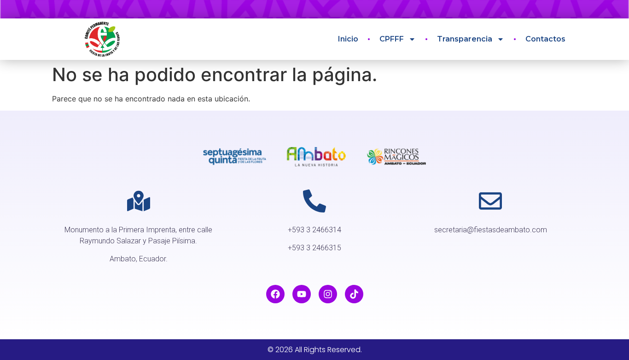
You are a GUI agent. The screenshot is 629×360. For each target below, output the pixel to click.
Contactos (545, 39)
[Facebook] (275, 294)
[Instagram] (328, 294)
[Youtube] (301, 294)
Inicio (348, 39)
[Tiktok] (354, 294)
